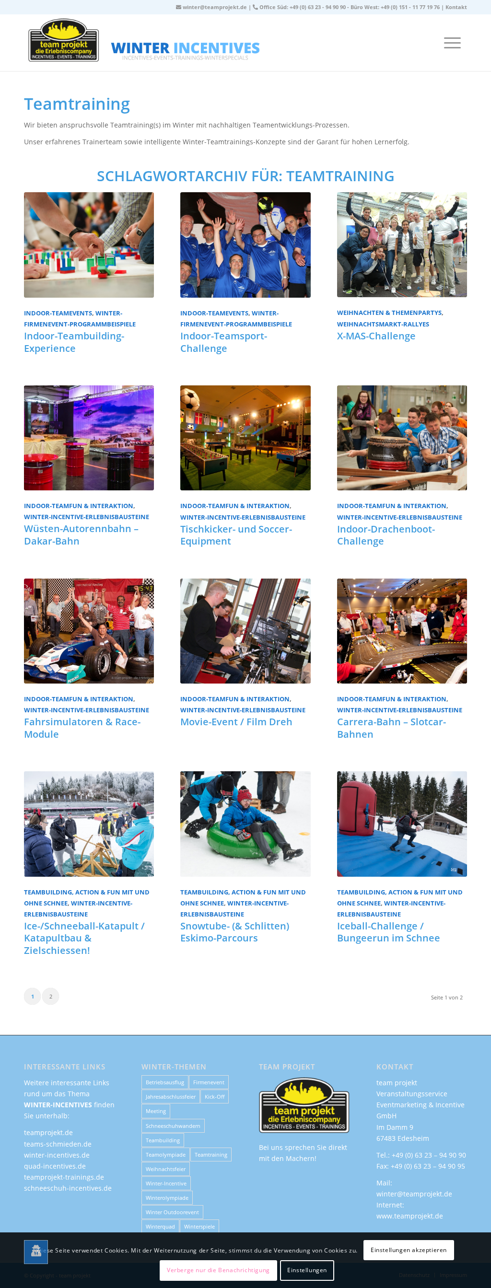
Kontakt (456, 7)
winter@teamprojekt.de (215, 7)
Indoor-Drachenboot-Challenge (386, 534)
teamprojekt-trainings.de (64, 1177)
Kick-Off (214, 1096)
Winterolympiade (167, 1197)
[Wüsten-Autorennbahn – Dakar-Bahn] (89, 437)
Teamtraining (211, 1154)
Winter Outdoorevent (172, 1212)
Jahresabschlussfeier (171, 1096)
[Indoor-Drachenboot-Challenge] (402, 437)
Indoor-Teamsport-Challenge (223, 341)
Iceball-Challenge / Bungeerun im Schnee (388, 931)
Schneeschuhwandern (173, 1125)
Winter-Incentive (166, 1183)
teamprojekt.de (48, 1132)
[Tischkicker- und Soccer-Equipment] (245, 437)
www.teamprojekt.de (409, 1215)
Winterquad (160, 1226)
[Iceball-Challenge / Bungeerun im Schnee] (402, 823)
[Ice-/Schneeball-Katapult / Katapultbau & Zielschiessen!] (89, 823)
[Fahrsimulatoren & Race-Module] (89, 631)
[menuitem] (452, 42)
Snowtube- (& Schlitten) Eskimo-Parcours (234, 931)
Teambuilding (163, 1140)
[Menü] (452, 42)
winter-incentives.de (57, 1155)
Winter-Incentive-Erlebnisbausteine (86, 517)
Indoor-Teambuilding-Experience (74, 341)
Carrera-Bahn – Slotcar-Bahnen (391, 727)
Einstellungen (307, 1270)
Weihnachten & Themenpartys (389, 313)
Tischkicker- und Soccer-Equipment (236, 534)
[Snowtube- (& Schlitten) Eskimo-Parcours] (245, 823)
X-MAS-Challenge (376, 335)
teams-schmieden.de (58, 1144)
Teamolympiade (166, 1154)
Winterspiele (199, 1226)
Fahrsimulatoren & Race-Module (82, 727)
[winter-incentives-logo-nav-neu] (245, 42)
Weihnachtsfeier (166, 1168)
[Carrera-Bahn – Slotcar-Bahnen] (402, 631)
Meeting (156, 1110)
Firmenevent (208, 1082)
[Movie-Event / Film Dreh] (245, 631)
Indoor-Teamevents (58, 313)
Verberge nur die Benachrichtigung (218, 1270)
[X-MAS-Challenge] (402, 244)
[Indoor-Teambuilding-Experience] (89, 244)
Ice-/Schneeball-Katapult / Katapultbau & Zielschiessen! (84, 938)
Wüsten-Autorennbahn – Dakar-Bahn (81, 534)
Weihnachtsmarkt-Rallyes (383, 324)
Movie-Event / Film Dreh (236, 721)
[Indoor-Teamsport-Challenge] (245, 244)
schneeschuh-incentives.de (68, 1188)
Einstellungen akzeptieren (409, 1250)
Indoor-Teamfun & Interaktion (78, 506)
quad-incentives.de (55, 1166)
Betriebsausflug (165, 1082)
